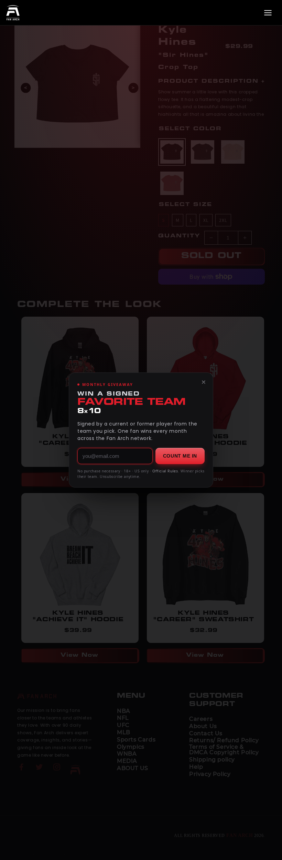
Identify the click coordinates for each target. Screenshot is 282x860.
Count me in (180, 456)
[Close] (203, 382)
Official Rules (165, 471)
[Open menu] (268, 13)
